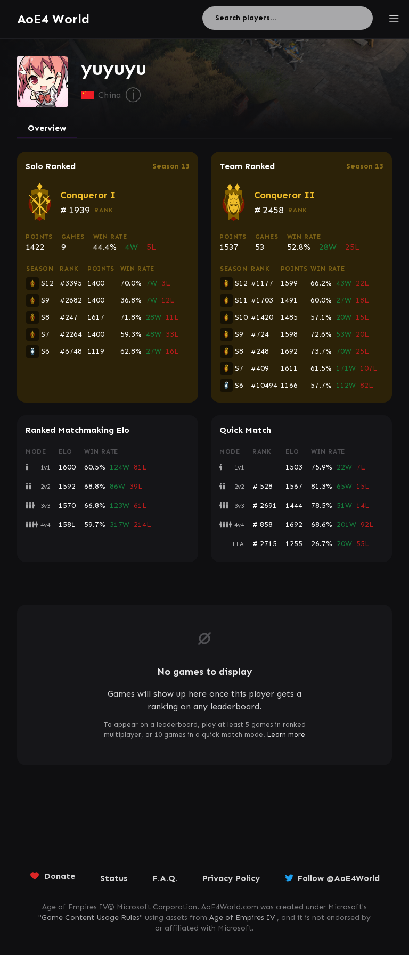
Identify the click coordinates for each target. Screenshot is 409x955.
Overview (47, 128)
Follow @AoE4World (339, 878)
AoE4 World (53, 19)
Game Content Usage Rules (91, 917)
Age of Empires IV (242, 917)
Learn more (286, 735)
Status (114, 878)
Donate (59, 876)
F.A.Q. (165, 878)
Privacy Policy (231, 878)
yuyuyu (113, 68)
